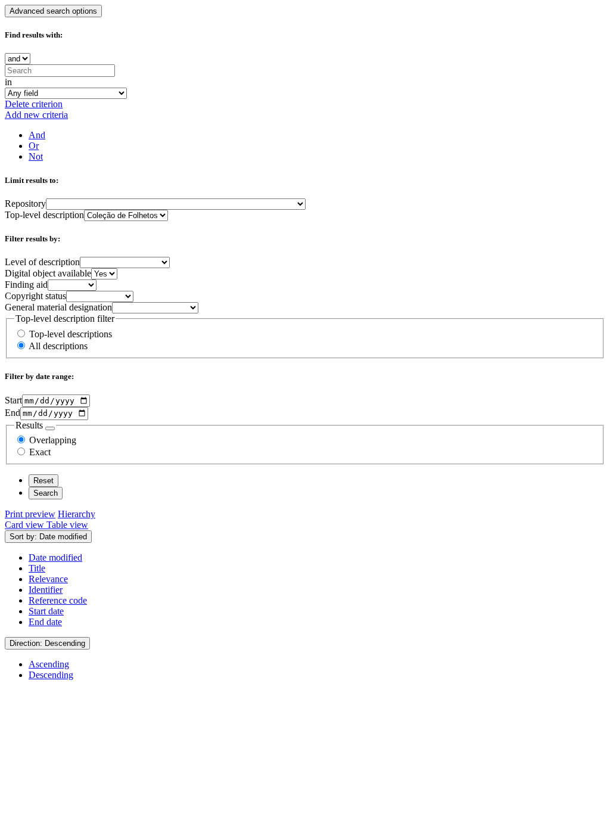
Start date (46, 611)
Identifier (46, 590)
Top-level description (44, 215)
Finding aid (26, 284)
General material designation (58, 307)
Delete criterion (34, 104)
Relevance (48, 579)
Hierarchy (76, 514)
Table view (67, 525)
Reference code (58, 600)
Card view (25, 525)
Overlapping (52, 440)
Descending (51, 675)
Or (34, 146)
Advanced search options (53, 11)
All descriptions (58, 346)
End (12, 413)
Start (13, 400)
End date (45, 622)
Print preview (30, 514)
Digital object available (48, 273)
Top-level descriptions (70, 334)
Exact (40, 452)
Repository (25, 203)
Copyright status (35, 296)
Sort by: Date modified (48, 536)
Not (36, 156)
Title (37, 568)
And (37, 135)
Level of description (42, 262)
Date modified (55, 557)
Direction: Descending (47, 643)
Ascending (49, 664)
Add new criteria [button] (36, 115)
